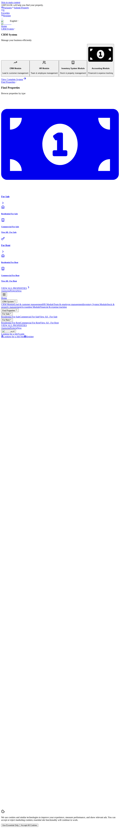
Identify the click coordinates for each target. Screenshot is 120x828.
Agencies (5, 291)
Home (4, 26)
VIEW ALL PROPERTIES (14, 325)
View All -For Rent (49, 323)
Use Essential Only (10, 825)
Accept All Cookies (29, 825)
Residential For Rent (10, 323)
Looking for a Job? (10, 334)
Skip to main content (10, 2)
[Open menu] (4, 294)
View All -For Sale (48, 316)
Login (21, 334)
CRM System (7, 29)
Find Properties (8, 82)
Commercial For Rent (30, 323)
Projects (16, 291)
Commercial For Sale (29, 316)
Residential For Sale (10, 316)
